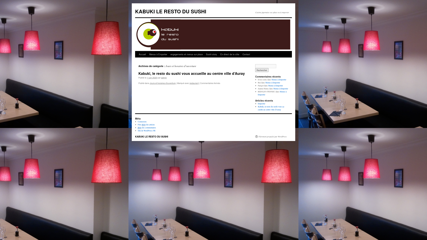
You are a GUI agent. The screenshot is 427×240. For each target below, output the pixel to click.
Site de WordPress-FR (146, 130)
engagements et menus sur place (186, 54)
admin (164, 77)
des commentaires (147, 127)
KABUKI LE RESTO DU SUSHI (170, 11)
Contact (246, 54)
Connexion (142, 121)
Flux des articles (146, 124)
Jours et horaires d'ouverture (163, 83)
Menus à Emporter (158, 54)
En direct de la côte (229, 54)
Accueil (142, 54)
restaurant (194, 83)
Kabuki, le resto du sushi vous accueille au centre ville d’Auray (191, 73)
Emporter (261, 103)
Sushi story (211, 54)
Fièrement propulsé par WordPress (273, 136)
